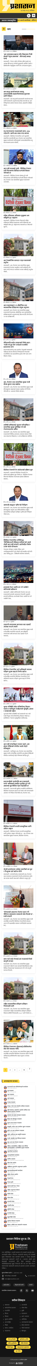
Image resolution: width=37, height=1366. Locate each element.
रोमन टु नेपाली (11, 1339)
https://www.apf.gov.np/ (12, 1187)
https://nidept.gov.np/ (11, 1191)
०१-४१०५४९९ (31, 1276)
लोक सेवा (23, 1308)
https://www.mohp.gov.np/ (12, 1116)
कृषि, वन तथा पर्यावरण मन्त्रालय (15, 1130)
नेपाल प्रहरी (10, 1182)
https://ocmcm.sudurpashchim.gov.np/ (15, 1218)
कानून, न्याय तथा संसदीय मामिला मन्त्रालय (18, 1106)
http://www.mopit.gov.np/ (12, 1222)
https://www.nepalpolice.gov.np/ (14, 1183)
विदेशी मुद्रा (10, 1347)
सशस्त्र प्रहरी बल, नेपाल (13, 1186)
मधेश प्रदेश (10, 1197)
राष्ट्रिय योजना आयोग (12, 1174)
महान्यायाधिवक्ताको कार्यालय (14, 1170)
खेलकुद (23, 1331)
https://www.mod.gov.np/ (12, 1096)
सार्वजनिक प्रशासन (9, 1308)
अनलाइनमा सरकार (26, 1322)
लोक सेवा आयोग (11, 1163)
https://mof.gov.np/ (11, 1099)
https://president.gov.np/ (12, 1152)
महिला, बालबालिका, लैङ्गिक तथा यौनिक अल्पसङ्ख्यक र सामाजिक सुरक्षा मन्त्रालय (18, 1147)
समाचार (6, 1305)
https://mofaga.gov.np (12, 1113)
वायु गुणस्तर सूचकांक (23, 1347)
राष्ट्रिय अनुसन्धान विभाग (13, 1190)
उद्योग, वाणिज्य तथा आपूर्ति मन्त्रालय (16, 1134)
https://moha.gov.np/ (11, 1092)
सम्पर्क (31, 1285)
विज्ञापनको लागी (19, 1285)
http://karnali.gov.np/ (11, 1214)
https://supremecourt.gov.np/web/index (15, 1160)
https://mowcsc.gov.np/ (12, 1149)
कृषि (22, 1310)
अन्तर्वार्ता (23, 1305)
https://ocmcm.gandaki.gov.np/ (13, 1207)
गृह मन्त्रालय (10, 1090)
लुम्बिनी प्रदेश (10, 1209)
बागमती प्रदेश (10, 1201)
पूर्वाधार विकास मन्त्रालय (13, 1221)
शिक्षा (5, 1325)
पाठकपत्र (6, 1331)
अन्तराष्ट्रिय (7, 1322)
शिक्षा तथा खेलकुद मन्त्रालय (14, 1119)
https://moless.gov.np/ (12, 1143)
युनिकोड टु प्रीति (24, 1339)
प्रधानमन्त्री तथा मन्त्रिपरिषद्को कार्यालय (17, 1087)
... (19, 1070)
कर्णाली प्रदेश (10, 1213)
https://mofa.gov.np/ (11, 1103)
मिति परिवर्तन (24, 1343)
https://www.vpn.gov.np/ (12, 1156)
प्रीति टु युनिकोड (12, 1343)
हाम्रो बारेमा (6, 1285)
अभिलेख (23, 1319)
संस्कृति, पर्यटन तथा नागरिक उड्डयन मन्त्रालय (18, 1127)
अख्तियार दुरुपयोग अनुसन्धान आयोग (17, 1166)
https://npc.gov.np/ (11, 1176)
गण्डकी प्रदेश (10, 1205)
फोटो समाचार (25, 1328)
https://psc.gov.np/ (11, 1164)
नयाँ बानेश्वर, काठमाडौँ (10, 1276)
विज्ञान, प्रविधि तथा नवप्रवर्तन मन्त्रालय (17, 1225)
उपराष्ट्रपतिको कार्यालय (13, 1155)
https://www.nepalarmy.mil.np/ (13, 1179)
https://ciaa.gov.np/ (11, 1168)
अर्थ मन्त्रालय (10, 1098)
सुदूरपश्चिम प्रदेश (11, 1217)
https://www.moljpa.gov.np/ (13, 1107)
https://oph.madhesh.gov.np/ (13, 1199)
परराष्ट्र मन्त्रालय (11, 1102)
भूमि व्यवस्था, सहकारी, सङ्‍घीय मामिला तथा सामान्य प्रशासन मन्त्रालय (18, 1111)
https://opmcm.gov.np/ (12, 1088)
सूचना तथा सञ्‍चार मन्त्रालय (14, 1123)
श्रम (7, 29)
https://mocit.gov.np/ (11, 1124)
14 (24, 1070)
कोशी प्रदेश (10, 1194)
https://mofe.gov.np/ (11, 1132)
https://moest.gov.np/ (11, 1120)
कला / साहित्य (8, 1328)
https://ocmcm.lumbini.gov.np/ (13, 1210)
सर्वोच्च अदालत (11, 1159)
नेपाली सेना (10, 1178)
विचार (5, 1316)
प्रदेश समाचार (24, 1325)
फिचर (5, 1313)
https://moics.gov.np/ (11, 1136)
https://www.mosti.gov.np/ (12, 1226)
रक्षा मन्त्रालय (10, 1094)
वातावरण (23, 1313)
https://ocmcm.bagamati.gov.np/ (14, 1203)
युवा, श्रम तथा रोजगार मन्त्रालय (15, 1142)
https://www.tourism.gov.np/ (13, 1128)
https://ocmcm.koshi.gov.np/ (13, 1195)
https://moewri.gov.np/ (12, 1139)
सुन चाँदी (18, 1351)
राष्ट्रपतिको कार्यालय (12, 1151)
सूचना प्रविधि (7, 1319)
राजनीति (6, 1310)
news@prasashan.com (12, 1279)
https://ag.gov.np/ (11, 1172)
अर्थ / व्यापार (24, 1316)
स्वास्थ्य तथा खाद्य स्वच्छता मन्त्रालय (16, 1115)
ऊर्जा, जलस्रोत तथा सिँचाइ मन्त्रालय (16, 1138)
